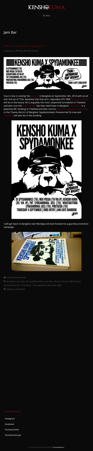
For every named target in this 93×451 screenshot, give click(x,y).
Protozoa (8, 115)
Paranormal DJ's (12, 285)
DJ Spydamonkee (80, 99)
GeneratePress (58, 447)
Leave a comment (16, 289)
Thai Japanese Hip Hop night (47, 285)
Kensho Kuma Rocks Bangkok (23, 46)
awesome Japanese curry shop (72, 108)
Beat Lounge (29, 105)
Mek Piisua (75, 105)
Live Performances (16, 277)
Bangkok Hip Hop (16, 281)
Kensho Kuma (61, 281)
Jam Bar (35, 95)
